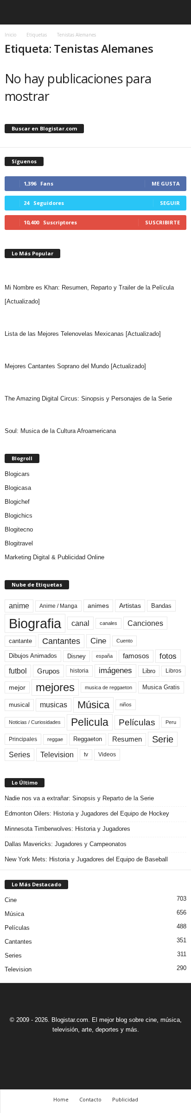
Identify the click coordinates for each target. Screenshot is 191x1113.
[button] (176, 12)
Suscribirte (162, 222)
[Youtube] (127, 1046)
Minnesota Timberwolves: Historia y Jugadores (67, 828)
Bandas (161, 605)
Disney (76, 656)
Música (93, 705)
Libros (173, 671)
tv (86, 754)
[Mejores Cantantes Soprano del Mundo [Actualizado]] (95, 350)
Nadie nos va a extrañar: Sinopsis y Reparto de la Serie (79, 798)
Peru (171, 722)
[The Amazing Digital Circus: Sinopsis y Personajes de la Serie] (95, 382)
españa (104, 656)
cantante (20, 641)
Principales (23, 739)
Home (61, 1099)
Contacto (90, 1099)
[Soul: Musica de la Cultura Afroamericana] (95, 415)
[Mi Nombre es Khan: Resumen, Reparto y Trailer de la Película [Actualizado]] (95, 271)
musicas (53, 705)
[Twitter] (107, 1046)
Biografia (35, 623)
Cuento (124, 640)
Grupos (48, 671)
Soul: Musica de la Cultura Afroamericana (60, 430)
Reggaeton (87, 739)
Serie (162, 739)
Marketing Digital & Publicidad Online (54, 557)
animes (98, 605)
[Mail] (85, 1046)
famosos (136, 656)
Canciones (145, 623)
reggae (55, 739)
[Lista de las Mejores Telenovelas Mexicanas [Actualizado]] (95, 318)
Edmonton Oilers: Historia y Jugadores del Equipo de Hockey (87, 813)
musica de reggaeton (108, 687)
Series (19, 755)
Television (57, 754)
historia (79, 671)
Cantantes (61, 641)
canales (108, 623)
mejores (55, 687)
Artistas (130, 605)
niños (126, 704)
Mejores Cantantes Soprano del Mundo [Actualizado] (75, 366)
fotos (168, 656)
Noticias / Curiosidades (35, 722)
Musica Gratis (161, 687)
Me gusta (166, 183)
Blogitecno (19, 529)
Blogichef (17, 501)
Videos (107, 754)
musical (19, 704)
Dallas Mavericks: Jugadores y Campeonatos (66, 844)
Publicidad (125, 1099)
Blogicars (17, 473)
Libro (148, 671)
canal (80, 623)
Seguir (170, 202)
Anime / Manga (58, 606)
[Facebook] (64, 1046)
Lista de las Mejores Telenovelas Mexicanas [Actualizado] (83, 333)
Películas (137, 722)
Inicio (10, 34)
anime (19, 606)
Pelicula (89, 722)
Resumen (127, 739)
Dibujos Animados (33, 655)
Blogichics (18, 515)
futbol (18, 671)
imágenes (115, 670)
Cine (98, 640)
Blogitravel (19, 543)
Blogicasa (18, 487)
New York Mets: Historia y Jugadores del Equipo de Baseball (86, 859)
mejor (17, 687)
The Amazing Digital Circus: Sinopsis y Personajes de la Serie (88, 398)
